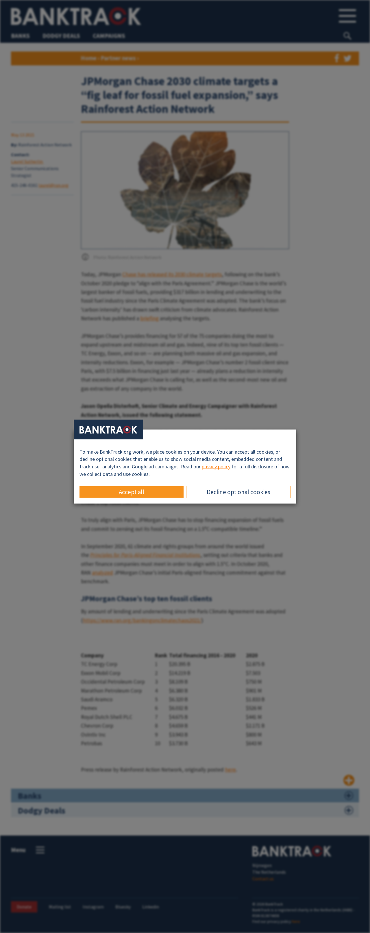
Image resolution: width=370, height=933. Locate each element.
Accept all (131, 492)
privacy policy (216, 466)
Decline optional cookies (238, 492)
